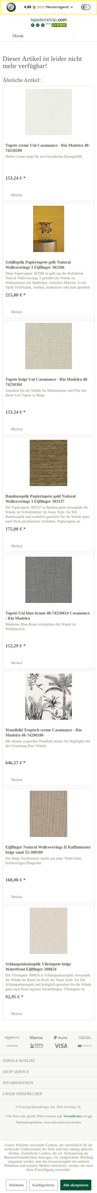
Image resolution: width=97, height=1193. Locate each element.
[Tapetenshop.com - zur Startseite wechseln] (48, 22)
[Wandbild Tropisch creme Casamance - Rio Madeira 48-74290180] (48, 697)
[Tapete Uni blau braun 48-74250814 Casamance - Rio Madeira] (48, 580)
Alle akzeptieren (75, 1185)
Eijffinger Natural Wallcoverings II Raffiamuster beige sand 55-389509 (48, 849)
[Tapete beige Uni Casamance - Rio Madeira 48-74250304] (48, 346)
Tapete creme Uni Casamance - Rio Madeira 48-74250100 (47, 148)
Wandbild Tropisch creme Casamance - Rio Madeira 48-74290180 (43, 732)
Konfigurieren (43, 1185)
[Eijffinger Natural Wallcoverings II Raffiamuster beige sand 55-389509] (48, 814)
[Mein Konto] (63, 36)
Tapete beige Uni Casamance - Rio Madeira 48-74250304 (46, 382)
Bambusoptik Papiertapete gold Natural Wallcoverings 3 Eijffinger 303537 (40, 499)
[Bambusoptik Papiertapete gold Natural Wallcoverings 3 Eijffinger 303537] (48, 463)
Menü (17, 35)
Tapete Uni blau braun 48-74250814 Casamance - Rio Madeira (47, 615)
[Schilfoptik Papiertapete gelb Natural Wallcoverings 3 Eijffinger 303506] (48, 229)
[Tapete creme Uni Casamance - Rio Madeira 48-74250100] (48, 112)
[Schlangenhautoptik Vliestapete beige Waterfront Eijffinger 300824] (48, 931)
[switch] (86, 7)
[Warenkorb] (89, 36)
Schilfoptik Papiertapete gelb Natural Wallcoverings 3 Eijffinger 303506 (38, 264)
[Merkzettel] (76, 36)
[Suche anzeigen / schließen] (51, 36)
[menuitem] (13, 36)
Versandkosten (72, 1116)
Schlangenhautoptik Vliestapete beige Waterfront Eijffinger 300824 (38, 966)
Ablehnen (16, 1185)
